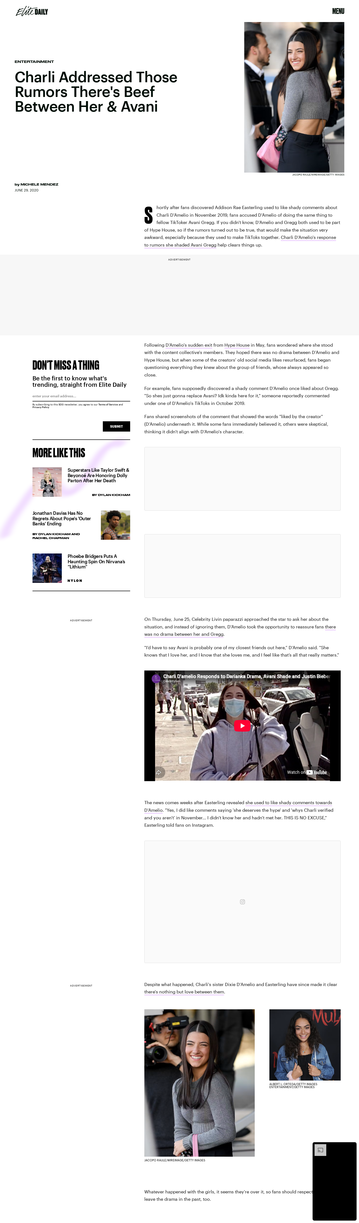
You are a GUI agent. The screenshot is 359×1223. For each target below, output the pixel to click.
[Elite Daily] (32, 11)
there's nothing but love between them (184, 991)
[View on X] (242, 479)
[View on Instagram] (242, 902)
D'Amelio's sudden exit (189, 345)
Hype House (237, 345)
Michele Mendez (39, 184)
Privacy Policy (40, 407)
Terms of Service (108, 404)
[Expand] (318, 1147)
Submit (116, 426)
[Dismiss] (351, 1147)
